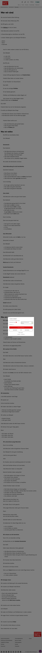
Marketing (10, 324)
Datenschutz (23, 334)
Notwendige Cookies (12, 322)
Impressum (18, 334)
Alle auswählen (21, 327)
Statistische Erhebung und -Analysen (25, 323)
